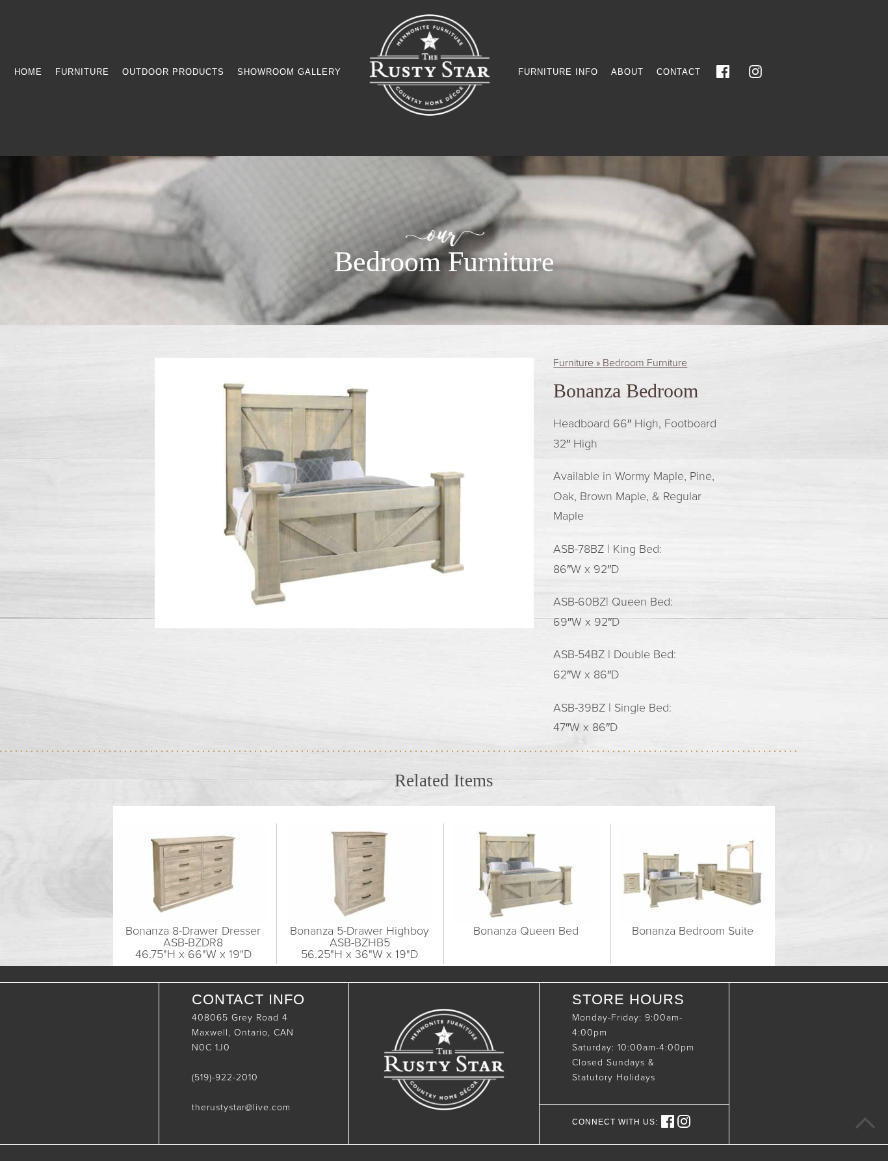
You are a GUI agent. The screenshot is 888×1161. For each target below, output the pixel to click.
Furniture (82, 72)
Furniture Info (558, 72)
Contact (679, 72)
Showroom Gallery (289, 72)
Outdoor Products (173, 72)
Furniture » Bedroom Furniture (620, 362)
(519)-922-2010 (225, 1077)
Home (28, 72)
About (627, 72)
